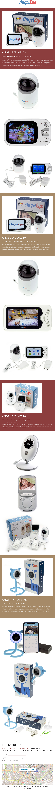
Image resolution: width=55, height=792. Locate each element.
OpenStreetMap (50, 784)
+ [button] (3, 766)
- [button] (3, 768)
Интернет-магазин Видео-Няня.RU (15, 748)
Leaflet (45, 784)
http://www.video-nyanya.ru (17, 755)
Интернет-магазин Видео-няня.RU (27, 769)
